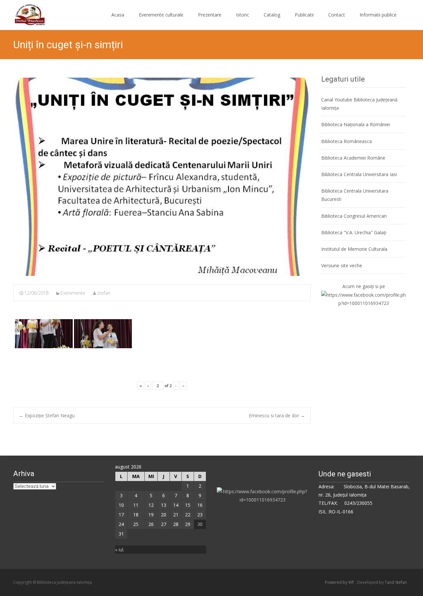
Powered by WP (340, 582)
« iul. (119, 549)
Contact (336, 15)
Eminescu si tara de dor (277, 415)
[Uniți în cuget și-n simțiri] (162, 177)
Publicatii (304, 15)
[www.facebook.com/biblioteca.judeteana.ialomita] (363, 298)
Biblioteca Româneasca (346, 141)
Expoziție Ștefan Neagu (47, 415)
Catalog (272, 15)
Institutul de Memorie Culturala (354, 249)
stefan (103, 293)
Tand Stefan (396, 582)
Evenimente (72, 293)
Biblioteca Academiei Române (353, 158)
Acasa (117, 15)
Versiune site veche (341, 265)
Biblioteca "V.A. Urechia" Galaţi (353, 232)
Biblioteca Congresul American (354, 216)
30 (200, 524)
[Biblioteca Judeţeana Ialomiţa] (25, 13)
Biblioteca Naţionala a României (355, 124)
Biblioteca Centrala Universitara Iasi (359, 174)
